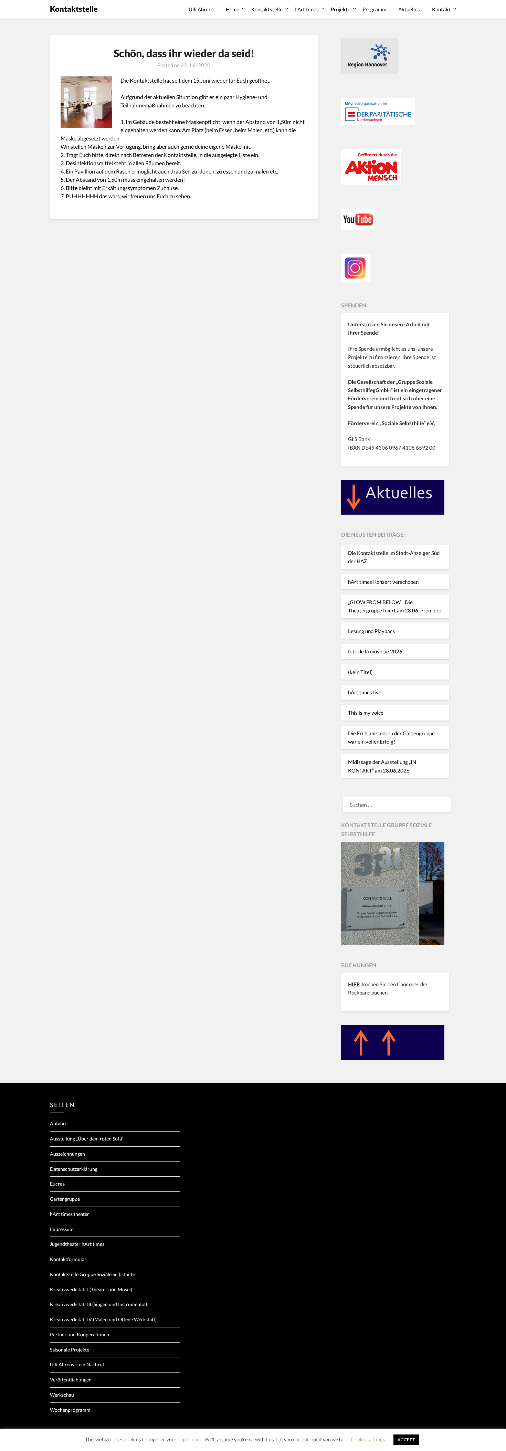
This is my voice (365, 712)
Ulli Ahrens (201, 9)
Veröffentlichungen (71, 1379)
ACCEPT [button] (406, 1439)
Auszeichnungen (67, 1154)
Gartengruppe (65, 1199)
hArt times (307, 9)
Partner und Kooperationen (79, 1334)
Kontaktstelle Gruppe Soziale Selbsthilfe (92, 1274)
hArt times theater (69, 1214)
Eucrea (57, 1184)
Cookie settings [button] (368, 1439)
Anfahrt (58, 1123)
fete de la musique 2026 (375, 651)
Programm (374, 9)
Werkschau (62, 1395)
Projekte (340, 9)
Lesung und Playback (371, 631)
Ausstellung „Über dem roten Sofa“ (86, 1139)
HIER (354, 984)
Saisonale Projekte (69, 1350)
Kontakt (441, 9)
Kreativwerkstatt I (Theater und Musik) (91, 1289)
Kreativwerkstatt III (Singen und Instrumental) (98, 1304)
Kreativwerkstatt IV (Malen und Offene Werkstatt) (103, 1319)
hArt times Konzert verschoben (383, 582)
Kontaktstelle (74, 8)
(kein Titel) (360, 672)
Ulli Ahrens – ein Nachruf (77, 1364)
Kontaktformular (68, 1259)
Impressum (62, 1229)
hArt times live (364, 692)
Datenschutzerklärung (73, 1169)
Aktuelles (409, 9)
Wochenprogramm (70, 1410)
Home (232, 9)
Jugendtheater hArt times (77, 1244)
